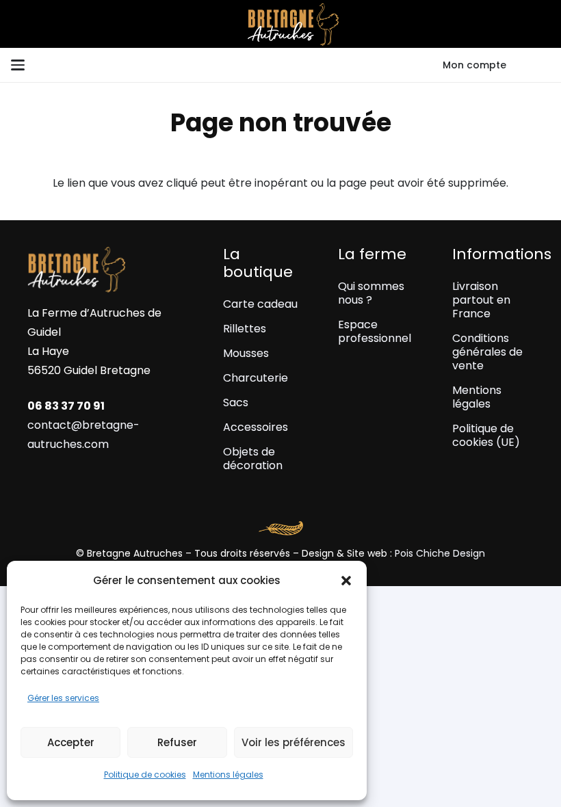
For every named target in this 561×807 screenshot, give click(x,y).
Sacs (235, 402)
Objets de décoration (253, 458)
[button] (346, 580)
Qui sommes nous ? (371, 293)
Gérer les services (63, 698)
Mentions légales (228, 774)
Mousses (246, 353)
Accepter (70, 742)
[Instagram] (32, 478)
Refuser (177, 742)
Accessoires (255, 427)
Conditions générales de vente (487, 351)
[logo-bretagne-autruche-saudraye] (280, 24)
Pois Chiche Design (440, 553)
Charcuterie (255, 378)
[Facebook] (56, 477)
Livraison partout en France (481, 299)
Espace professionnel (374, 331)
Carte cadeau (260, 304)
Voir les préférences (293, 742)
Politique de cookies (145, 774)
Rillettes (244, 328)
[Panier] (533, 65)
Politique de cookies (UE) (486, 435)
